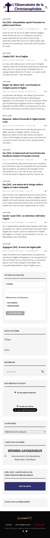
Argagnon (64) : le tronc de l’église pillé (22, 247)
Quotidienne (12, 303)
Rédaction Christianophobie (13, 29)
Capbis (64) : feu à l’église (15, 56)
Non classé (7, 115)
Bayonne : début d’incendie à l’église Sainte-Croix (24, 120)
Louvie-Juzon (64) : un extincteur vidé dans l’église (24, 217)
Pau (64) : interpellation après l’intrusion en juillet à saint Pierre (24, 24)
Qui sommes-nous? (23, 525)
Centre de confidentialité (17, 501)
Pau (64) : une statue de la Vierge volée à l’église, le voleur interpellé (23, 186)
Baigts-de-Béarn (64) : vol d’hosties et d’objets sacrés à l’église (21, 86)
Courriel (9, 284)
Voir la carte (25, 486)
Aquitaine (6, 19)
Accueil (9, 525)
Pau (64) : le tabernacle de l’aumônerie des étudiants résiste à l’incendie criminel (24, 154)
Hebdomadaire (13, 306)
